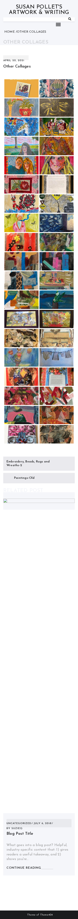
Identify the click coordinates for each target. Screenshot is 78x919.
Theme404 (46, 915)
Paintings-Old (24, 478)
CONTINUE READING (23, 868)
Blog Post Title (19, 834)
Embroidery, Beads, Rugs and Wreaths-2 (28, 463)
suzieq (17, 828)
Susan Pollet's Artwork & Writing (39, 9)
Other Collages (17, 67)
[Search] (69, 19)
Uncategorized (18, 823)
